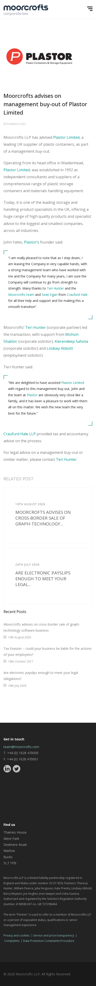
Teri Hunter (55, 288)
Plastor (32, 395)
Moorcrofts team (21, 294)
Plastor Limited (66, 137)
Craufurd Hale (77, 294)
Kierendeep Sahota (71, 341)
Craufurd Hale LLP (19, 433)
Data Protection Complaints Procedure (48, 941)
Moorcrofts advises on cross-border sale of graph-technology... (43, 518)
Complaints (11, 941)
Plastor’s (31, 242)
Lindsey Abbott (60, 348)
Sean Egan (50, 294)
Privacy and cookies (16, 935)
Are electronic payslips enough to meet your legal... (42, 578)
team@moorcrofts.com (21, 747)
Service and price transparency (53, 935)
